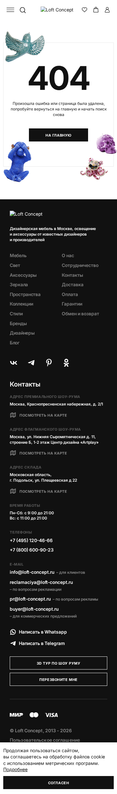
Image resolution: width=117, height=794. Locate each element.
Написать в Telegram (42, 643)
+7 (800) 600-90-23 (32, 550)
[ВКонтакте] (14, 363)
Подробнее (15, 769)
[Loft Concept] (58, 10)
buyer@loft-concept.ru (34, 609)
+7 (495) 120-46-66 (31, 540)
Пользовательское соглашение (45, 740)
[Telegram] (31, 363)
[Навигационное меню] (10, 10)
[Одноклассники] (66, 363)
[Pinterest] (49, 363)
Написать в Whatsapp (43, 632)
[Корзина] (96, 10)
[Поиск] (22, 10)
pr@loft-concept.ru (30, 599)
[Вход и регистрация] (107, 10)
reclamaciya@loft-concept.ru (41, 582)
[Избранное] (84, 10)
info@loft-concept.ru (32, 572)
